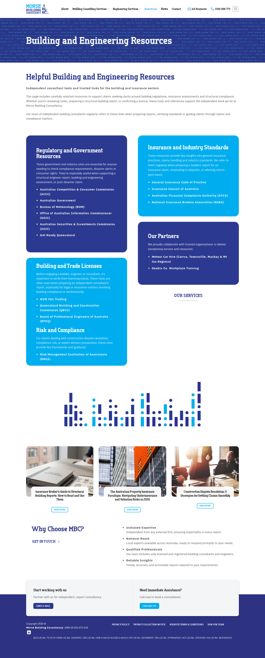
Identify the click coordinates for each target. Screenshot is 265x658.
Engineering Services (125, 9)
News (164, 9)
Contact (176, 9)
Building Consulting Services (89, 9)
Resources (151, 9)
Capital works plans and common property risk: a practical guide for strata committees (170, 495)
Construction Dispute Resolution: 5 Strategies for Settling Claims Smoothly (97, 493)
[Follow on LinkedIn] (235, 9)
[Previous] (25, 485)
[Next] (239, 485)
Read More (97, 505)
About (65, 9)
